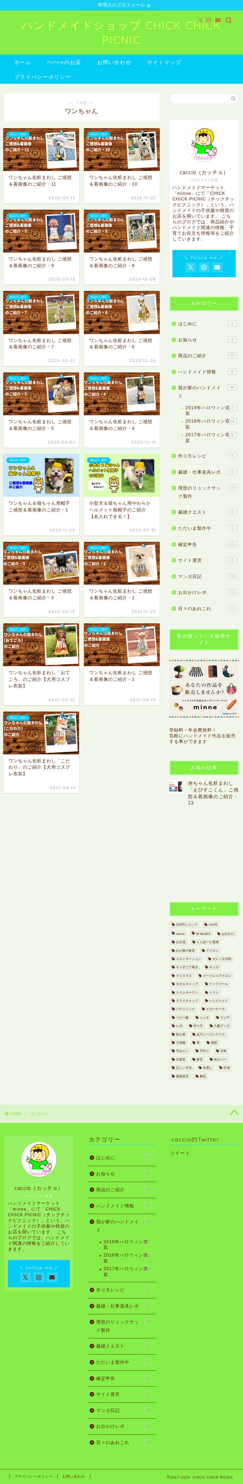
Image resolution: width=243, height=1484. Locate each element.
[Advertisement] (206, 853)
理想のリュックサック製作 (206, 492)
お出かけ (227, 934)
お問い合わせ (114, 62)
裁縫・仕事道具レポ (205, 472)
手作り (204, 1051)
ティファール (218, 984)
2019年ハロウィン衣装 (209, 410)
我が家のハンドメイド (206, 391)
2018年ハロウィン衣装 (209, 424)
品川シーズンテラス (210, 1034)
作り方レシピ (205, 456)
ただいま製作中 (205, 528)
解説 (203, 1076)
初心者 (180, 1034)
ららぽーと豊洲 (207, 942)
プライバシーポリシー (42, 77)
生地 (226, 1068)
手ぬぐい (182, 1051)
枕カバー (220, 1059)
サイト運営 (205, 560)
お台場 (180, 942)
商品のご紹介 (206, 355)
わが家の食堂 (185, 950)
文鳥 (223, 1051)
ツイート (180, 1153)
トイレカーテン (187, 992)
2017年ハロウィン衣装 (209, 437)
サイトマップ (164, 62)
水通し (207, 1068)
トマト (214, 992)
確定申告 (206, 544)
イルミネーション (188, 959)
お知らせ (205, 340)
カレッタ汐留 (221, 959)
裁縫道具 (182, 1076)
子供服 (180, 1042)
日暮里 (180, 1059)
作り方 (198, 1026)
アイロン (212, 950)
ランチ (225, 1017)
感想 (214, 1042)
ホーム (22, 62)
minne (180, 934)
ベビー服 (182, 1017)
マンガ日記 (206, 576)
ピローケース (215, 1009)
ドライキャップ (187, 1000)
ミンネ (204, 1017)
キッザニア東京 (187, 967)
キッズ (214, 967)
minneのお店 (64, 62)
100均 (213, 925)
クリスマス (184, 975)
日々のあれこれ (206, 608)
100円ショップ (186, 925)
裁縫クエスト (205, 512)
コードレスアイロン (217, 975)
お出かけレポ (206, 592)
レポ (179, 1026)
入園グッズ (222, 1026)
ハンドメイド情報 (205, 372)
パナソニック (185, 1009)
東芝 (199, 1059)
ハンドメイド (218, 1000)
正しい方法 (184, 1068)
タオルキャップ (187, 984)
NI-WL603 (203, 934)
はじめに (205, 323)
